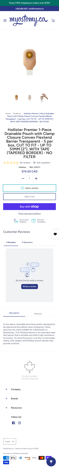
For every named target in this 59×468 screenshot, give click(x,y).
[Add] (36, 178)
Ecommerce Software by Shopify (15, 453)
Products (17, 113)
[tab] (14, 314)
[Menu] (4, 20)
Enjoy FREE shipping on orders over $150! (29, 3)
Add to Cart (30, 196)
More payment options (29, 213)
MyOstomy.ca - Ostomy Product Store (17, 449)
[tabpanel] (29, 331)
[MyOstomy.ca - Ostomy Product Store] (28, 20)
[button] (53, 20)
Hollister (22, 167)
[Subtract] (23, 178)
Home (8, 113)
